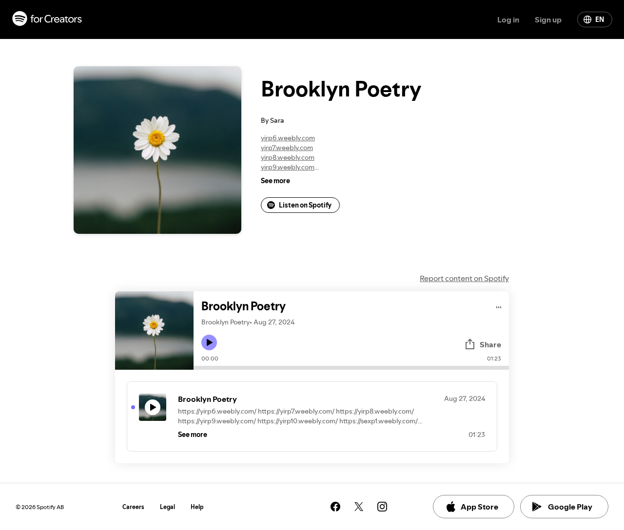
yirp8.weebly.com (287, 157)
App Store (479, 506)
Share (490, 344)
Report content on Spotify (464, 278)
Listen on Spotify (305, 205)
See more (275, 181)
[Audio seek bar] (351, 368)
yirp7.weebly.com (287, 147)
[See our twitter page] (359, 506)
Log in (508, 19)
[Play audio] (499, 305)
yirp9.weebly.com (287, 167)
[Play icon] (209, 342)
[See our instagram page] (382, 506)
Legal (167, 507)
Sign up (548, 19)
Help (197, 507)
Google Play (570, 506)
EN (599, 19)
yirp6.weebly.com (288, 138)
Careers (133, 507)
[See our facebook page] (335, 506)
